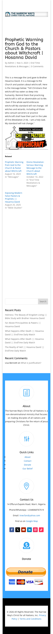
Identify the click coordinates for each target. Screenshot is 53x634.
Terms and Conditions (30, 618)
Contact (27, 460)
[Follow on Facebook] (11, 529)
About (27, 457)
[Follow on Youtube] (23, 529)
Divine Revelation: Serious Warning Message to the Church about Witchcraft (35, 168)
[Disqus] (26, 250)
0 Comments (37, 66)
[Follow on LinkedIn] (29, 529)
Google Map (32, 521)
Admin (11, 62)
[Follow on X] (17, 529)
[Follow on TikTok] (41, 529)
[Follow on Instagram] (35, 529)
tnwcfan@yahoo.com (30, 515)
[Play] (26, 137)
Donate (27, 464)
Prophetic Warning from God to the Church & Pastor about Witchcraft (14, 166)
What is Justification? (31, 362)
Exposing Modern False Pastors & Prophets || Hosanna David (13, 197)
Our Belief (28, 468)
